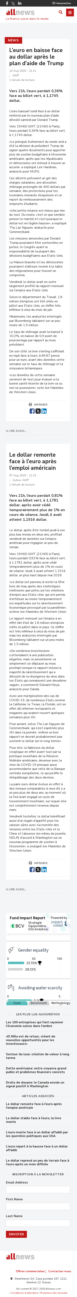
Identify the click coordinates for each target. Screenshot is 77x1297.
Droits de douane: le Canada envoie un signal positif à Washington (35, 1084)
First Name (14, 1199)
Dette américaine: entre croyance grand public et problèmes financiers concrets (36, 1070)
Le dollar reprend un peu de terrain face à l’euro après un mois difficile (37, 1162)
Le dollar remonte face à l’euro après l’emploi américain (34, 1106)
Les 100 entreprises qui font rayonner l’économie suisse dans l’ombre (34, 1024)
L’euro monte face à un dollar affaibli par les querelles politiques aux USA (37, 1134)
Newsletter (63, 3)
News (13, 40)
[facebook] (32, 410)
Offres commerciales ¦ (31, 1271)
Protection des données (54, 1293)
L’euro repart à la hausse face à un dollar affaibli (37, 1148)
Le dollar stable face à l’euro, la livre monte (33, 1120)
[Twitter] (13, 3)
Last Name (14, 1216)
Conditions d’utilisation (24, 1293)
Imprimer (40, 405)
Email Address (17, 1183)
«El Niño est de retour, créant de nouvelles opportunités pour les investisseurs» (30, 1040)
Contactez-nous (59, 1271)
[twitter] (38, 410)
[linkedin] (44, 410)
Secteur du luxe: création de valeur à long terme (37, 1056)
